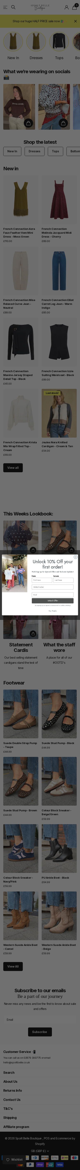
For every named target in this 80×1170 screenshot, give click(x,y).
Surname (56, 576)
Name (34, 576)
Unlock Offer (53, 600)
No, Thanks (52, 611)
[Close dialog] (75, 557)
